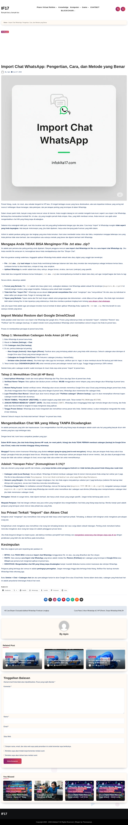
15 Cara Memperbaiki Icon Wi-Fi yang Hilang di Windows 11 (104, 662)
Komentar (8, 686)
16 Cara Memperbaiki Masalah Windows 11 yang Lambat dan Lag (64, 662)
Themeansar (87, 822)
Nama (6, 716)
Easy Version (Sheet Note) (15, 788)
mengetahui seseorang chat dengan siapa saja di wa (95, 535)
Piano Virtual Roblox (46, 7)
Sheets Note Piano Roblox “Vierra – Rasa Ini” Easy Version (17, 797)
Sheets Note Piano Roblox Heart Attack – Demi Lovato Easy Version (110, 797)
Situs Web (7, 736)
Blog (39, 791)
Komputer (75, 7)
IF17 (5, 8)
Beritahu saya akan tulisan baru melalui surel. (21, 755)
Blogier (77, 822)
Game (85, 7)
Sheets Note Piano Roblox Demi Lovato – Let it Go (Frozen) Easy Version (79, 797)
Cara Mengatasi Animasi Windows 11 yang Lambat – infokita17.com (21, 662)
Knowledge (63, 7)
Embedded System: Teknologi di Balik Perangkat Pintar (45, 797)
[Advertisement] (64, 48)
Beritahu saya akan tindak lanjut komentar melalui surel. (25, 751)
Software (5, 32)
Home (5, 22)
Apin (8, 72)
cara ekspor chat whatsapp (99, 301)
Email (6, 726)
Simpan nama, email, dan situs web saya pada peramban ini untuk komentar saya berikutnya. (38, 746)
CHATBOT (94, 7)
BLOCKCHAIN (67, 11)
